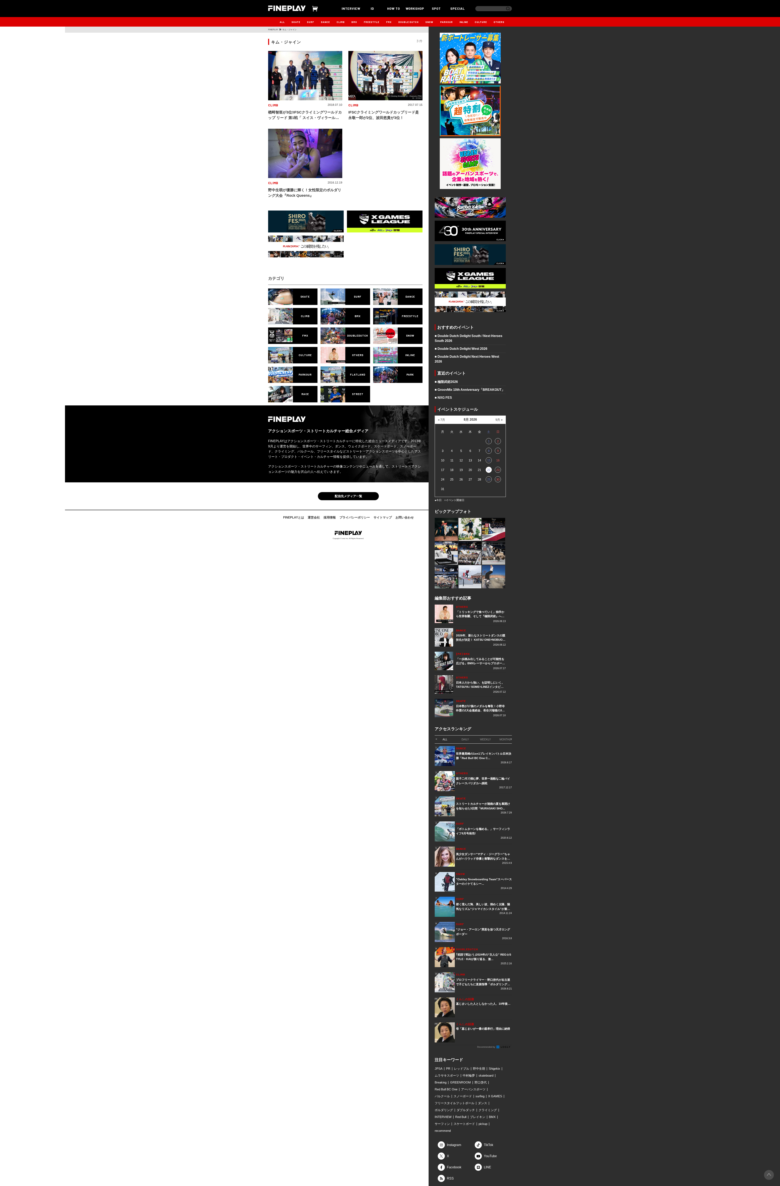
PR (448, 1068)
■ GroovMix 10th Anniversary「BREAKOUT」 (470, 389)
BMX (354, 22)
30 (497, 479)
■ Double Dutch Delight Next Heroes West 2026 (467, 359)
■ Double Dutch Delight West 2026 (461, 348)
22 (488, 470)
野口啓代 (480, 1082)
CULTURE (481, 22)
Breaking (440, 1082)
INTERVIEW (351, 8)
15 (488, 460)
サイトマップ (383, 517)
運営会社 (314, 517)
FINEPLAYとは (293, 517)
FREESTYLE (371, 22)
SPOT (436, 8)
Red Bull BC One (446, 1089)
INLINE (463, 22)
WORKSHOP (415, 8)
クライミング (488, 1110)
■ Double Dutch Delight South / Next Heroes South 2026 (468, 338)
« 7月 (441, 419)
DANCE (325, 22)
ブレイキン (477, 1117)
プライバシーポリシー (354, 517)
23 (497, 470)
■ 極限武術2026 (446, 381)
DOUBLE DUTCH (408, 22)
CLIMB (341, 22)
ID (372, 8)
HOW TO (393, 8)
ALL (282, 22)
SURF (310, 22)
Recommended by (486, 1047)
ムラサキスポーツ (447, 1075)
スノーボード (463, 1096)
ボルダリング (444, 1110)
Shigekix (494, 1068)
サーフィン (442, 1124)
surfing (480, 1096)
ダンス (482, 1103)
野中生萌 (479, 1068)
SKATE (295, 22)
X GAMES (495, 1096)
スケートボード (464, 1124)
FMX (389, 22)
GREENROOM (460, 1082)
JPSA (438, 1068)
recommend (443, 1130)
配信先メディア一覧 (348, 496)
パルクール (442, 1096)
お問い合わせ (404, 517)
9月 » (499, 419)
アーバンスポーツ (473, 1089)
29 (488, 479)
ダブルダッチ (466, 1110)
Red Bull (460, 1117)
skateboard (486, 1075)
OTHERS (499, 22)
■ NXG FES (443, 397)
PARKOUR (446, 22)
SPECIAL (457, 8)
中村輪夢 (469, 1075)
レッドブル (461, 1068)
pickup (483, 1124)
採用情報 (330, 517)
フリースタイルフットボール (454, 1103)
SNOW (429, 22)
